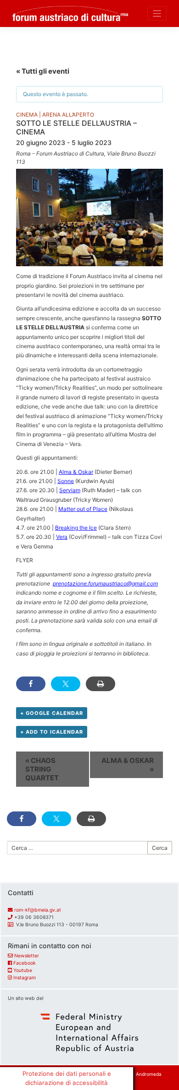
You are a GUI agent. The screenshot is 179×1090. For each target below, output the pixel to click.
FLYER (24, 560)
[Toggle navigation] (157, 13)
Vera (61, 536)
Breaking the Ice (76, 527)
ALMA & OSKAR (127, 764)
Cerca (160, 847)
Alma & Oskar (76, 471)
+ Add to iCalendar (51, 732)
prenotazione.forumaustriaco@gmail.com (105, 583)
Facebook (24, 963)
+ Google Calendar (51, 713)
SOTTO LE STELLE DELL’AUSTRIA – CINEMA (76, 127)
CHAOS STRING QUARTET (42, 769)
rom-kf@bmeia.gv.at (37, 910)
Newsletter (26, 956)
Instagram (24, 978)
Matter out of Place (82, 508)
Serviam (69, 490)
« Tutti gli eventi (42, 71)
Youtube (22, 970)
